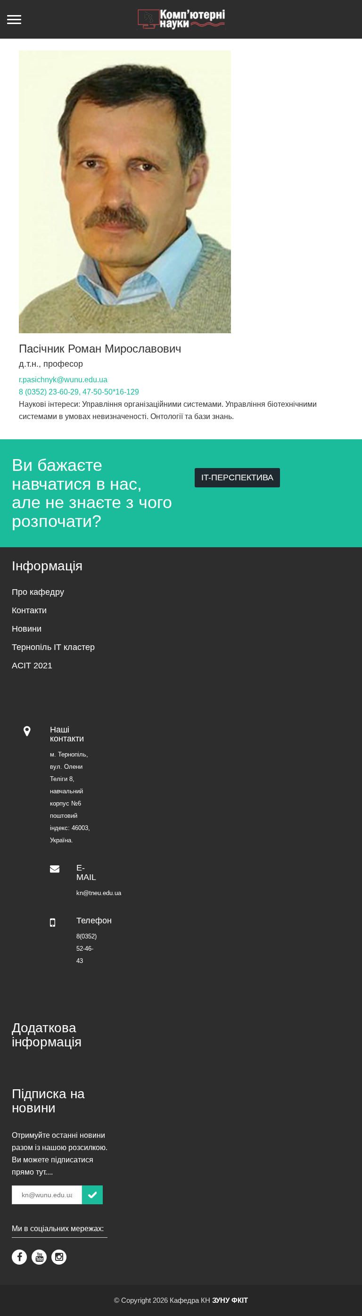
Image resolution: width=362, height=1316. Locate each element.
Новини (26, 628)
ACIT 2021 (32, 665)
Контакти (29, 610)
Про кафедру (38, 592)
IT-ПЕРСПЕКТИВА (237, 477)
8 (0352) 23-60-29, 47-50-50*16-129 (79, 392)
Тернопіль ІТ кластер (53, 647)
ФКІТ (239, 1300)
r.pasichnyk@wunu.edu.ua (63, 380)
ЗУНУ (221, 1300)
